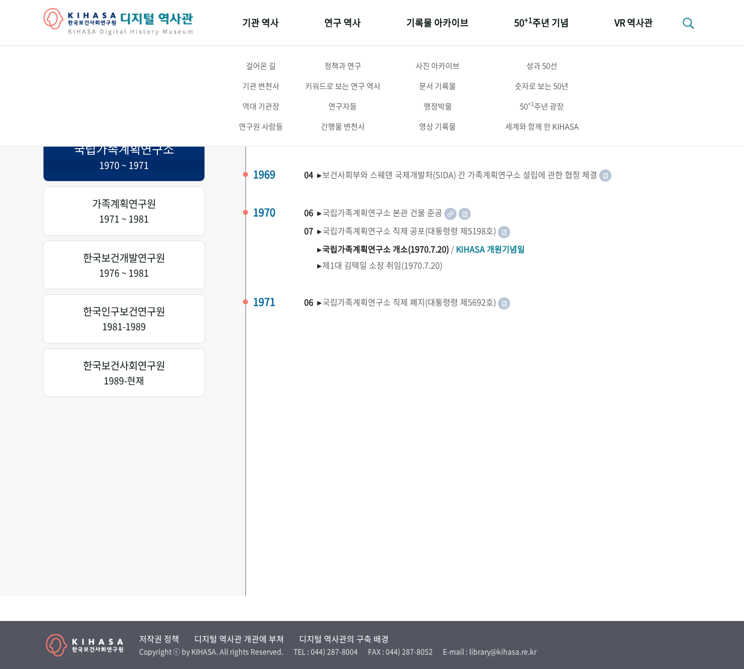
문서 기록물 (437, 86)
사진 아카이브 (438, 65)
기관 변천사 (260, 86)
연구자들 (342, 106)
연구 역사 (342, 22)
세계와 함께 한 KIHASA (541, 126)
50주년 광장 (542, 106)
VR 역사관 (633, 22)
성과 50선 (541, 65)
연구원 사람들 (261, 126)
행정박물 (438, 106)
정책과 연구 (342, 65)
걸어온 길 (261, 65)
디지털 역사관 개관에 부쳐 (239, 639)
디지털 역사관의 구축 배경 (344, 639)
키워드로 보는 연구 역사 (343, 86)
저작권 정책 (159, 639)
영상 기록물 (437, 126)
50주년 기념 (541, 22)
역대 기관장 (260, 106)
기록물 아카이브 (437, 22)
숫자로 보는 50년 (541, 86)
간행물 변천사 (343, 126)
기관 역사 (260, 22)
